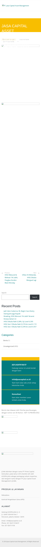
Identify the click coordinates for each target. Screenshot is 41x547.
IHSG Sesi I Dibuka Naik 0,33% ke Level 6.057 (20, 327)
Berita (5, 340)
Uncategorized (8, 346)
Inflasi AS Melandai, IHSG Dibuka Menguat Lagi (29, 277)
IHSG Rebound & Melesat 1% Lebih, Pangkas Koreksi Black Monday (11, 278)
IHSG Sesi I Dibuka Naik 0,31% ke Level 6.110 (20, 324)
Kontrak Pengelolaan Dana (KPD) (13, 499)
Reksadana (5, 495)
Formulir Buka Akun (20, 15)
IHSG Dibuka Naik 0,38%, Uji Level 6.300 (18, 321)
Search (4, 293)
